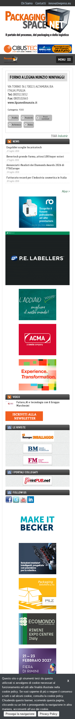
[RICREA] (37, 319)
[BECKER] (37, 538)
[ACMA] (37, 354)
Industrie (63, 136)
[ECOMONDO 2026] (37, 643)
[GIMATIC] (37, 573)
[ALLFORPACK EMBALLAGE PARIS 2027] (55, 52)
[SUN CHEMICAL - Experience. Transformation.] (37, 389)
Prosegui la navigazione (20, 713)
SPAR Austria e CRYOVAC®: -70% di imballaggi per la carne (36, 180)
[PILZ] (37, 608)
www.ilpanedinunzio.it (22, 102)
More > (66, 191)
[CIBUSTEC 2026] (20, 52)
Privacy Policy (48, 713)
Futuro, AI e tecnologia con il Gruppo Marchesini (37, 404)
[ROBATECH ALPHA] (37, 226)
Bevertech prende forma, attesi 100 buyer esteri (35, 149)
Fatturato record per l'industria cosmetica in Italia (36, 170)
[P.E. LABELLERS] (37, 284)
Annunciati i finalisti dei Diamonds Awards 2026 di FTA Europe (35, 159)
